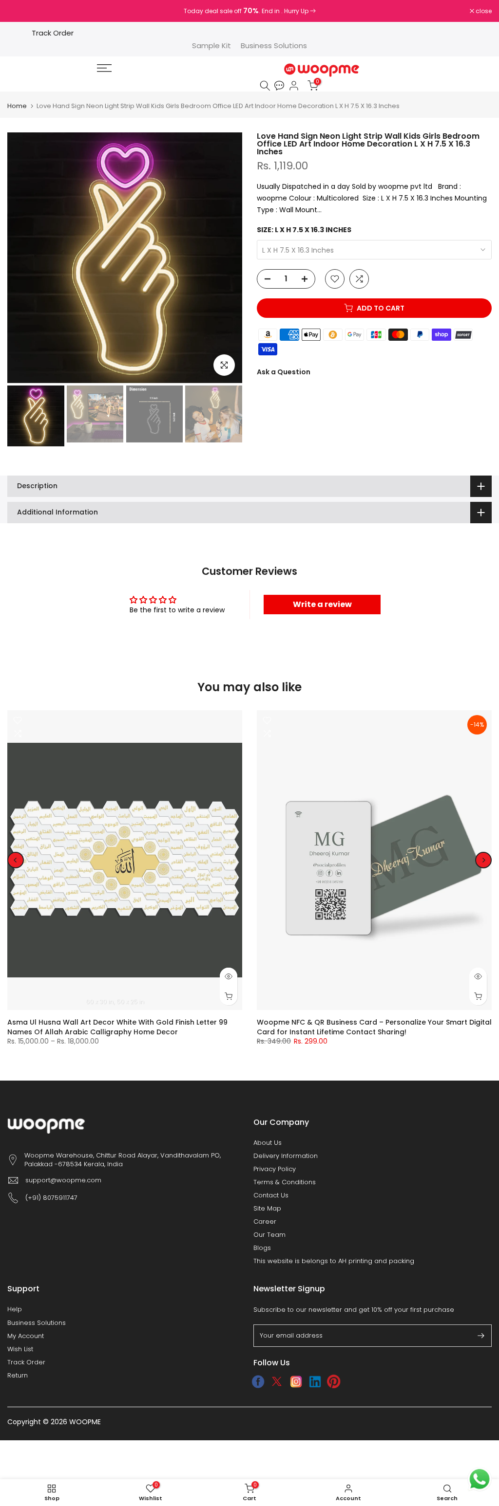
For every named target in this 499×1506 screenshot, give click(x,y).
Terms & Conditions (284, 1182)
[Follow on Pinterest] (334, 1381)
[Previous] (15, 860)
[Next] (483, 860)
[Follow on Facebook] (258, 1381)
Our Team (269, 1235)
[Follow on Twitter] (277, 1381)
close (20, 11)
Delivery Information (285, 1156)
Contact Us (270, 1195)
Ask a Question (283, 372)
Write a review (322, 604)
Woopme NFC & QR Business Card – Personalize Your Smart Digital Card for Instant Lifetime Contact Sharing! (374, 1027)
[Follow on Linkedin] (315, 1381)
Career (264, 1221)
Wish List (20, 1349)
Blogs (262, 1248)
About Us (267, 1143)
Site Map (267, 1208)
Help (14, 1309)
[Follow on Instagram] (296, 1381)
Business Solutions (274, 45)
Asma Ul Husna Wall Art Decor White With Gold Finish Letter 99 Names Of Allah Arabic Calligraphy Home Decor (117, 1027)
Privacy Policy (274, 1169)
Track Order (53, 33)
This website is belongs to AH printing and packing (333, 1261)
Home (17, 106)
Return (17, 1375)
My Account (25, 1336)
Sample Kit (211, 45)
